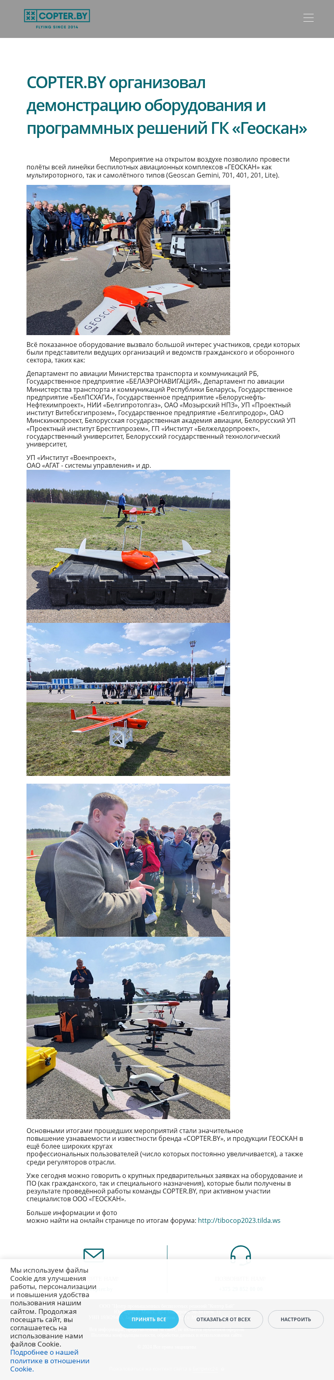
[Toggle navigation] (308, 19)
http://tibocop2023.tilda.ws (239, 1220)
